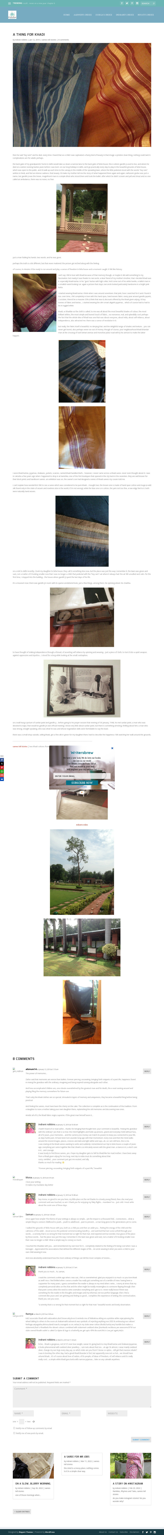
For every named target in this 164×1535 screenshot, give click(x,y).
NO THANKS (82, 787)
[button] (82, 764)
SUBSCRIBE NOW (82, 782)
